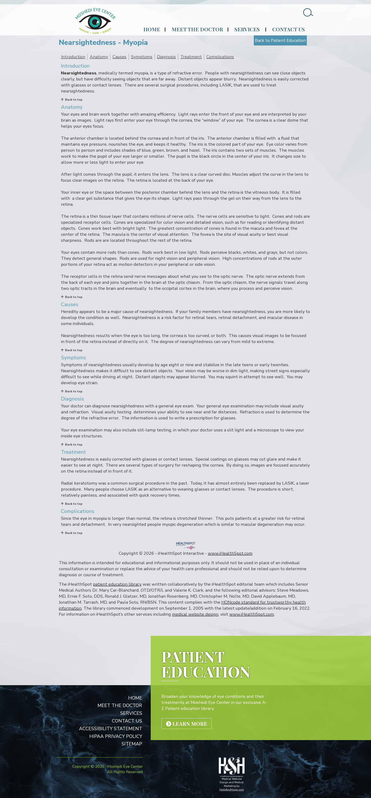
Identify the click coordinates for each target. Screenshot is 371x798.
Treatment (191, 57)
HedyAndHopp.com (231, 789)
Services (247, 29)
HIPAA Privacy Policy (115, 736)
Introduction (73, 57)
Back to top (73, 100)
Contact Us (288, 29)
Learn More (189, 723)
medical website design (195, 614)
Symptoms (141, 57)
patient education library (117, 584)
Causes (119, 57)
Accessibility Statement (110, 728)
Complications (220, 57)
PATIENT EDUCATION (205, 663)
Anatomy (99, 57)
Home (151, 29)
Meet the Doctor (197, 29)
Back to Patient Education (280, 40)
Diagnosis (166, 57)
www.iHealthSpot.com (230, 553)
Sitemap (132, 744)
